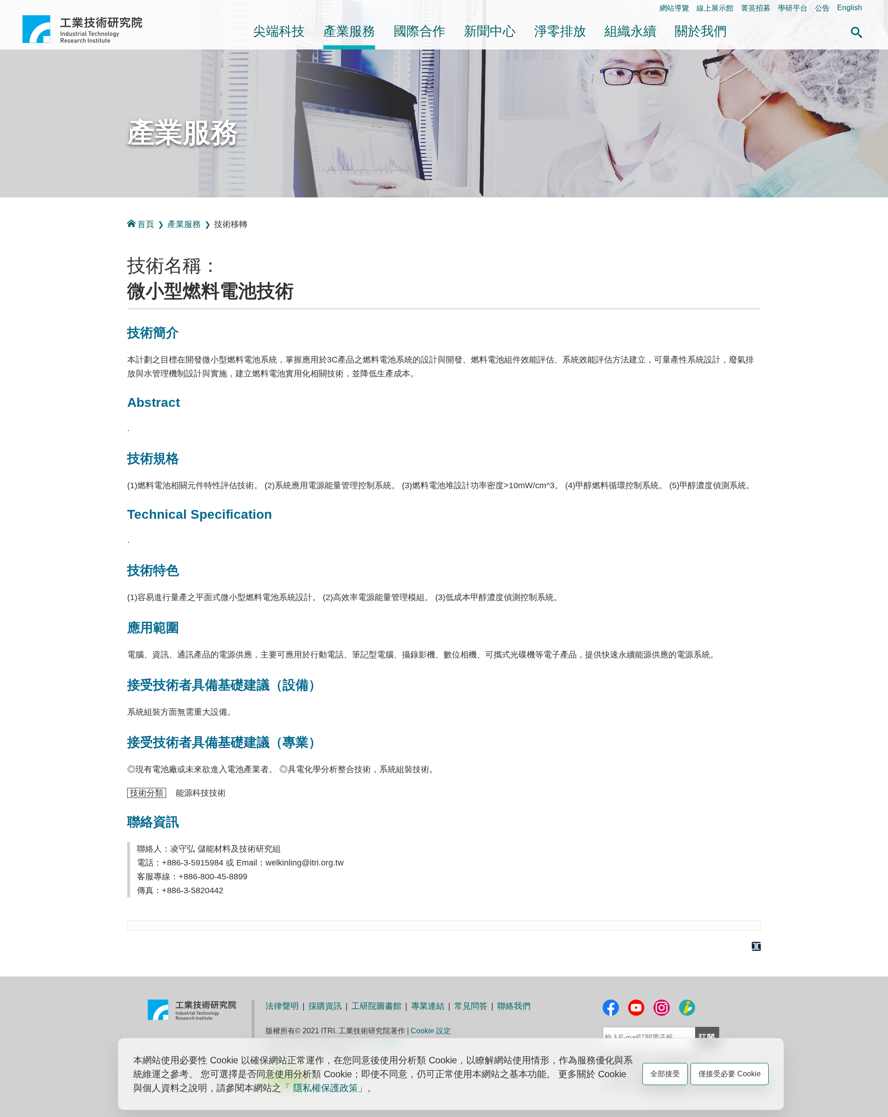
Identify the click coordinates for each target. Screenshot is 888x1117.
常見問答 (470, 1006)
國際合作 (419, 31)
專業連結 (427, 1006)
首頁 (145, 224)
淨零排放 (560, 31)
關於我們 (701, 31)
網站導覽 (674, 8)
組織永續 (630, 31)
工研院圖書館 (376, 1006)
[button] (856, 31)
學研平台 (793, 8)
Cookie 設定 (431, 1031)
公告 (822, 8)
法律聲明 (282, 1006)
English (849, 8)
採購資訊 (325, 1006)
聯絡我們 (513, 1006)
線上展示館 (715, 8)
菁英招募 (756, 8)
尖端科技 (279, 31)
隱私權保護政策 (325, 1088)
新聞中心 (490, 31)
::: (25, 8)
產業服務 (349, 31)
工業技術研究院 (88, 29)
